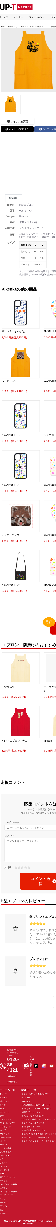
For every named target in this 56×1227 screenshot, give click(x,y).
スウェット (4, 1112)
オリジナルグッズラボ (30, 1127)
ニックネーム (11, 822)
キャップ (3, 1181)
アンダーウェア (6, 1195)
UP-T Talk (25, 1098)
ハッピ (3, 1199)
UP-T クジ (25, 1101)
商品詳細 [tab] (14, 198)
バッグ (3, 1130)
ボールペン (4, 1145)
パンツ (3, 1109)
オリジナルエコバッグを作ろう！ (35, 1137)
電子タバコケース (7, 1177)
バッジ (3, 1141)
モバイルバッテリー (8, 1123)
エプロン (3, 1188)
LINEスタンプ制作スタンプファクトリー (38, 1119)
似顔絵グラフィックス (30, 1112)
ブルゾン (3, 1206)
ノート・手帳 (5, 1148)
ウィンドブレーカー (8, 1192)
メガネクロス (5, 1152)
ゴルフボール (5, 1155)
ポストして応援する (19, 129)
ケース (3, 1174)
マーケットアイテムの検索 (30, 26)
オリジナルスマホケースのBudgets (36, 1109)
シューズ (3, 1163)
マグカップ (4, 1134)
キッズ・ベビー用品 (8, 1184)
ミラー (3, 1159)
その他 (3, 1213)
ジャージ (3, 1202)
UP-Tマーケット (8, 26)
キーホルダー (5, 1137)
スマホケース (5, 1119)
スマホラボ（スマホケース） (33, 1130)
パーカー (18, 17)
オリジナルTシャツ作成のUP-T (34, 1094)
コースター (4, 1166)
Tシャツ (4, 17)
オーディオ (4, 1170)
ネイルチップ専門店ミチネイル (34, 1116)
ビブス (3, 1210)
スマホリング (5, 1127)
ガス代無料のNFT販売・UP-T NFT (35, 1105)
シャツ (3, 1105)
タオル (3, 1116)
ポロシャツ (4, 1101)
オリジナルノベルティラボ (32, 1123)
